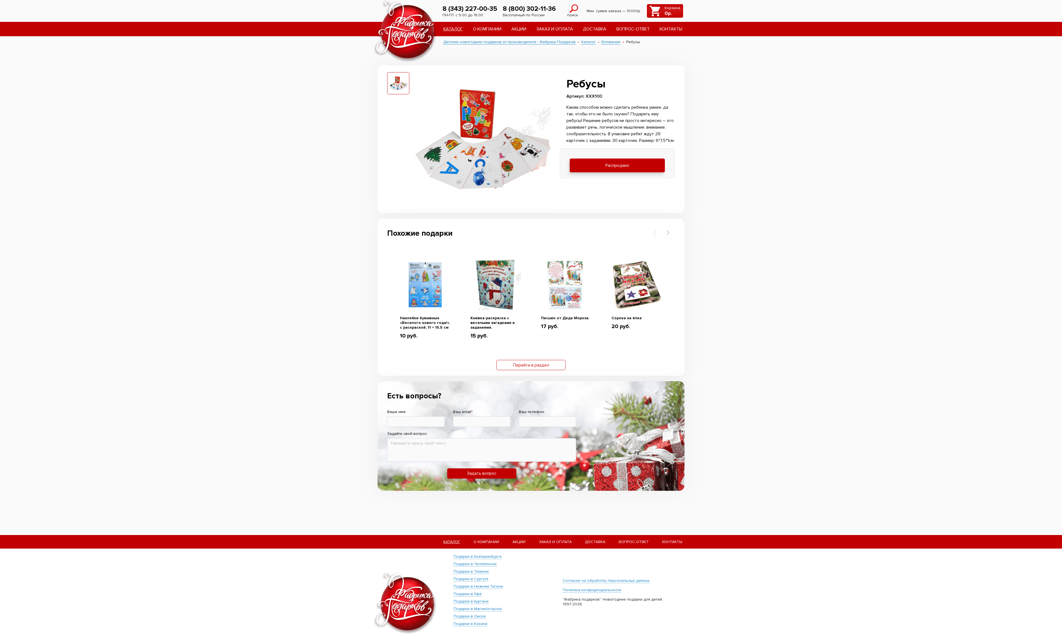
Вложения (611, 42)
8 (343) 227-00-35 (469, 9)
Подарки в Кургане (471, 601)
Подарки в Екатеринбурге (478, 556)
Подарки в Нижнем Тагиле (478, 586)
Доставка (594, 29)
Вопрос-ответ (633, 29)
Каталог (453, 29)
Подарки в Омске (470, 616)
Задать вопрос (481, 473)
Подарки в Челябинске (475, 564)
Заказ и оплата (555, 29)
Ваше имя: (396, 411)
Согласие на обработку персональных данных (606, 580)
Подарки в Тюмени (471, 571)
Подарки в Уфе (468, 593)
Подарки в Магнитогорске (478, 608)
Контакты (671, 29)
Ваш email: (463, 411)
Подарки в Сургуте (471, 579)
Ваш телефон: (532, 411)
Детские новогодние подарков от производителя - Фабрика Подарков (509, 42)
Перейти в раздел (531, 365)
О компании (487, 29)
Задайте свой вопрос (407, 433)
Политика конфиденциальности (592, 590)
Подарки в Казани (470, 623)
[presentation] (654, 232)
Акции (518, 29)
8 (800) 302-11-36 (529, 9)
